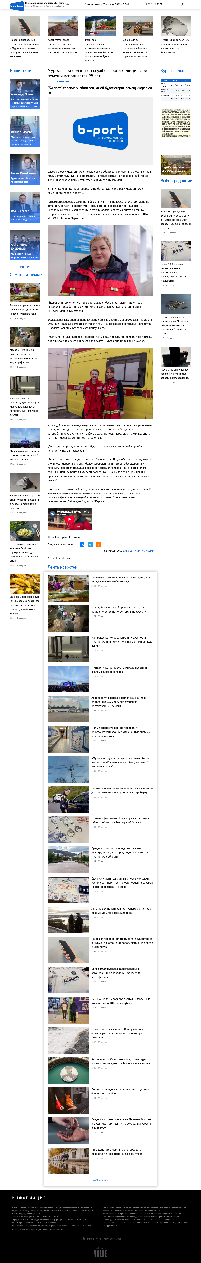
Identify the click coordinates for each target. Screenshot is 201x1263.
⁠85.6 (149, 4)
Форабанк (164, 99)
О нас (14, 1229)
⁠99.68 (158, 4)
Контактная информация (30, 1229)
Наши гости (20, 70)
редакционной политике (138, 551)
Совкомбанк (165, 95)
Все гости (25, 266)
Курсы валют (173, 70)
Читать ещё (102, 1180)
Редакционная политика (53, 1229)
